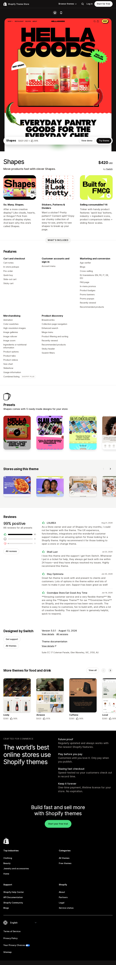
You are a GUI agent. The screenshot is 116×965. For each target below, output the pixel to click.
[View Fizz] (50, 433)
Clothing (7, 858)
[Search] (82, 4)
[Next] (110, 469)
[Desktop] (55, 12)
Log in (90, 4)
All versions (62, 634)
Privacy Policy (10, 938)
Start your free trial (58, 824)
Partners (63, 897)
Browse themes (66, 4)
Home (6, 874)
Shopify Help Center (13, 892)
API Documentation (13, 897)
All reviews (11, 551)
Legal (61, 902)
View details (48, 634)
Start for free (103, 4)
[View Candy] (83, 433)
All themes (11, 646)
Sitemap (7, 952)
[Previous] (103, 469)
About (62, 892)
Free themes (65, 863)
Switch (109, 169)
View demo (86, 140)
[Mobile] (61, 12)
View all (93, 670)
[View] (17, 487)
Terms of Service (12, 931)
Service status (66, 908)
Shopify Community (13, 902)
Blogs (6, 908)
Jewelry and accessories (16, 868)
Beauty (6, 863)
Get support (12, 639)
